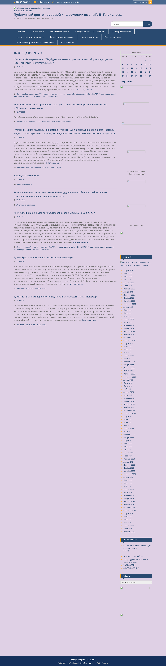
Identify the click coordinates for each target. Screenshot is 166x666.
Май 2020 (127, 486)
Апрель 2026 (128, 283)
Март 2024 (127, 358)
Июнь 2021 (127, 447)
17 (150, 68)
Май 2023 (127, 389)
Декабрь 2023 (129, 368)
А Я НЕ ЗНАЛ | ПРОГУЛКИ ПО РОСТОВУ (35, 42)
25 (123, 76)
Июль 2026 (127, 273)
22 (141, 72)
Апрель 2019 (128, 525)
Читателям (66, 42)
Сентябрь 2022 (129, 413)
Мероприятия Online (121, 31)
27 (132, 76)
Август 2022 (128, 416)
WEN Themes (102, 663)
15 (141, 68)
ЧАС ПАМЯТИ (129, 565)
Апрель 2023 (128, 392)
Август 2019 (128, 513)
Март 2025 (127, 322)
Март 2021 (127, 456)
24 (150, 72)
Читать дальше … (85, 89)
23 (146, 72)
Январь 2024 (128, 365)
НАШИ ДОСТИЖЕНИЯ (26, 175)
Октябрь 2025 (129, 301)
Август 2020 (128, 477)
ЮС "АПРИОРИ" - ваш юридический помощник (95, 247)
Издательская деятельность (30, 37)
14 (136, 68)
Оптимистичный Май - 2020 (28, 122)
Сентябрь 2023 (129, 377)
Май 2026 (127, 280)
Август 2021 (128, 440)
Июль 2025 (127, 310)
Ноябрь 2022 (128, 407)
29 (141, 76)
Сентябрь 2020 (129, 474)
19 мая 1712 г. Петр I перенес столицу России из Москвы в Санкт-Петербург (55, 296)
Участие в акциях (113, 37)
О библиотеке (37, 31)
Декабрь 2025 (129, 295)
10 (150, 64)
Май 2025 (127, 316)
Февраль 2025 (129, 325)
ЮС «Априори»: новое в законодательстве (40, 96)
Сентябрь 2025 (129, 304)
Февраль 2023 (129, 398)
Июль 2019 (127, 516)
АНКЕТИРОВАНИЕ (131, 568)
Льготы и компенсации (26, 205)
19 (127, 72)
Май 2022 (127, 425)
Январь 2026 (128, 292)
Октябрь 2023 (129, 374)
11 (123, 68)
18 (123, 72)
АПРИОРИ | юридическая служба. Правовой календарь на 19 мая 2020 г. (54, 212)
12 (127, 68)
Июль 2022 (127, 419)
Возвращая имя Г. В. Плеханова (90, 31)
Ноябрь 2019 (128, 504)
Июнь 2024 (127, 349)
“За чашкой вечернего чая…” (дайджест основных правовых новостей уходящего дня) (52, 94)
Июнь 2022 (127, 422)
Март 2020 (127, 492)
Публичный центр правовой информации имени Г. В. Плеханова (68, 14)
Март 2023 (127, 395)
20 (132, 72)
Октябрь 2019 (129, 507)
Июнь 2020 (127, 483)
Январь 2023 (128, 401)
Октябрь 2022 (129, 410)
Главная (21, 31)
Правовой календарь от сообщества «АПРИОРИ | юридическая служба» (46, 247)
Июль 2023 (127, 383)
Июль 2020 (127, 480)
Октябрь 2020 (129, 471)
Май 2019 (127, 522)
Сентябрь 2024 (129, 340)
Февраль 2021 (129, 459)
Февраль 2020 (129, 495)
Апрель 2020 (128, 489)
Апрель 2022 (128, 428)
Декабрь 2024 (129, 331)
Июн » (129, 82)
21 (136, 72)
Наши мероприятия (59, 31)
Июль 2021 (127, 444)
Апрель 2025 (128, 319)
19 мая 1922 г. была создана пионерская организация (43, 257)
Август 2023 (128, 380)
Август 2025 (128, 307)
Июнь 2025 (127, 313)
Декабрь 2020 (129, 465)
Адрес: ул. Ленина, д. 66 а (68, 2)
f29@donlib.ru (42, 2)
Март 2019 (127, 529)
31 (150, 76)
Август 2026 (128, 270)
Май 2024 (127, 352)
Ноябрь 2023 (128, 371)
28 (136, 76)
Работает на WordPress (68, 663)
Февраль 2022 (129, 434)
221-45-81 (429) (23, 2)
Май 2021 (127, 450)
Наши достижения (89, 37)
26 (127, 76)
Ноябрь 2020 (128, 468)
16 (146, 68)
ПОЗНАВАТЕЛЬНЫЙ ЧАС (133, 556)
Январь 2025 (128, 328)
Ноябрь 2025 (128, 298)
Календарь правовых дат (62, 37)
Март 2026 (127, 286)
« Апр (122, 82)
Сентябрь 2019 (129, 510)
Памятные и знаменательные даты (55, 122)
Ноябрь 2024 (128, 334)
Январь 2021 (128, 462)
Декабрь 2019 (129, 501)
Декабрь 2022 (129, 404)
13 (132, 68)
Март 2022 (127, 431)
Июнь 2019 (127, 519)
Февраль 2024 (129, 362)
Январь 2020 (128, 498)
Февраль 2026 (129, 289)
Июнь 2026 (127, 276)
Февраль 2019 (129, 532)
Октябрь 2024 (129, 337)
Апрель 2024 (128, 355)
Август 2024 (128, 343)
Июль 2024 (127, 346)
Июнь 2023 (127, 386)
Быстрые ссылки (140, 2)
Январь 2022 (128, 437)
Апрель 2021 (128, 453)
